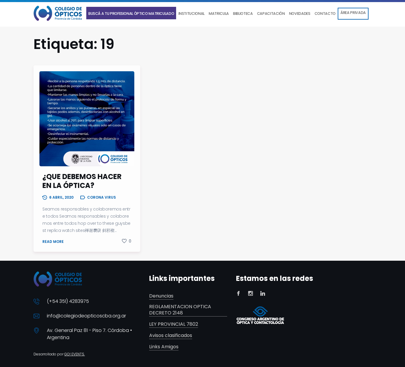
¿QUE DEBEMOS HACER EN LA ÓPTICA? (82, 181)
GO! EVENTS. (74, 354)
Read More (53, 241)
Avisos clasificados (170, 336)
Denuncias (161, 296)
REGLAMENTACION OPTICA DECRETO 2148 (180, 310)
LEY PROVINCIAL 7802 (173, 324)
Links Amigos (163, 347)
